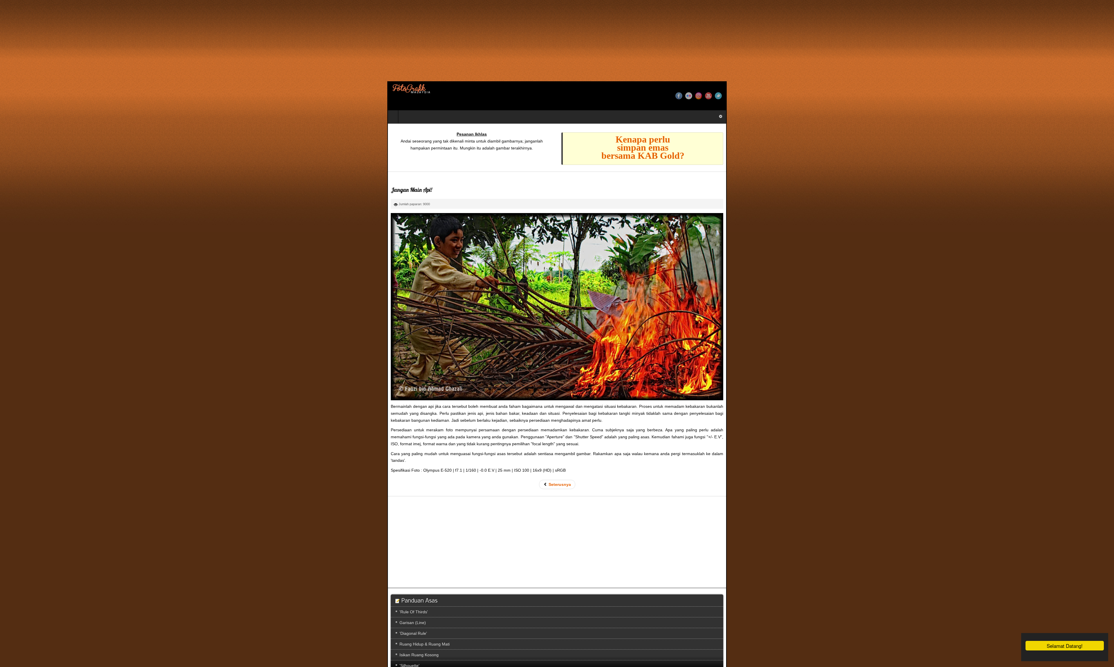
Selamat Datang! (1065, 645)
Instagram (1085, 95)
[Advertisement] (174, 40)
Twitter (1105, 95)
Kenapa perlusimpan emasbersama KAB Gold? (841, 147)
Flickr (1076, 95)
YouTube (1095, 95)
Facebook (1066, 95)
